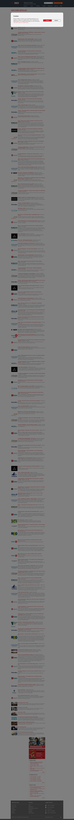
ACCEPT (47, 20)
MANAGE (56, 20)
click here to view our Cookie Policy (20, 22)
